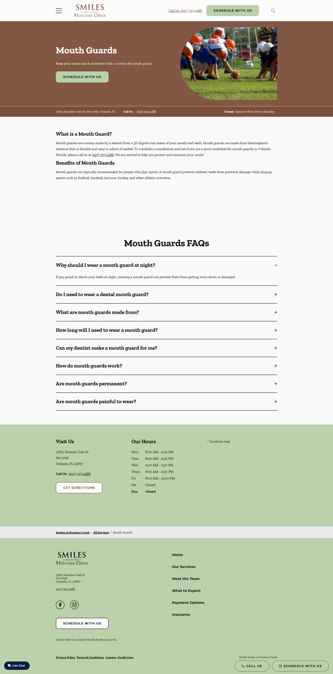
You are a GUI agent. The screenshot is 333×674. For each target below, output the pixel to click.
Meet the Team (186, 579)
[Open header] (59, 10)
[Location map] (242, 475)
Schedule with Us (233, 10)
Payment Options (188, 603)
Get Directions (79, 488)
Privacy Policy (65, 657)
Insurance (181, 614)
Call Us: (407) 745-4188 (185, 10)
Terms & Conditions (90, 657)
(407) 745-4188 (146, 111)
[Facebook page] (60, 605)
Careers (110, 657)
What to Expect (186, 591)
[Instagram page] (74, 605)
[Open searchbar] (273, 10)
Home (177, 555)
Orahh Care (125, 657)
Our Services (183, 567)
